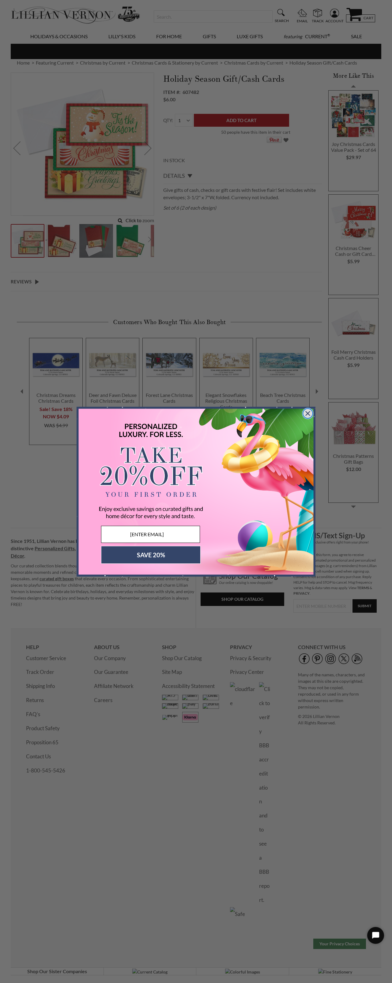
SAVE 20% (151, 555)
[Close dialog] (308, 413)
